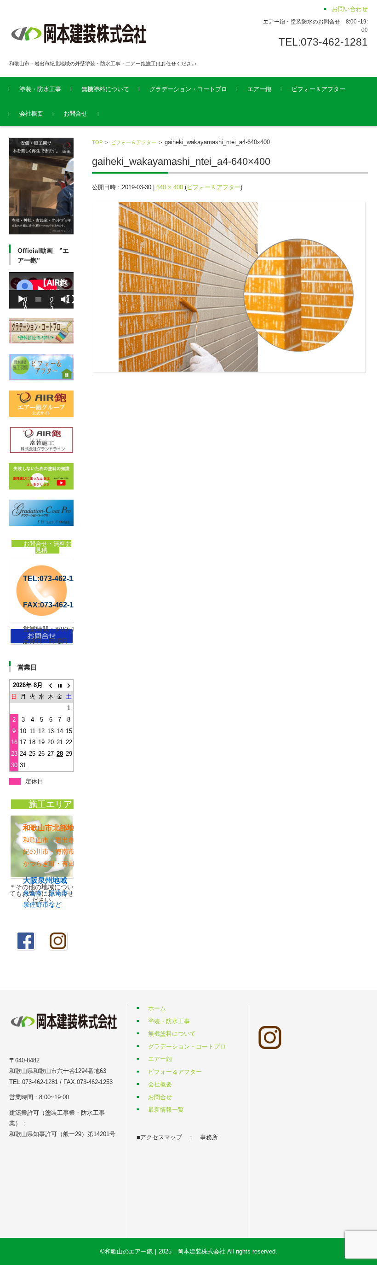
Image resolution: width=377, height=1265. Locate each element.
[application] (41, 290)
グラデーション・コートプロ (188, 89)
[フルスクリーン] (70, 299)
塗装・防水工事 (40, 89)
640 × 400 (169, 187)
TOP (97, 142)
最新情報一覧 (166, 1109)
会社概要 (31, 113)
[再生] (21, 299)
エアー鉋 (259, 89)
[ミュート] (64, 299)
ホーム (157, 1008)
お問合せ (75, 113)
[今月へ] (59, 685)
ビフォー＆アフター (318, 89)
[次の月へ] (69, 685)
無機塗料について (105, 89)
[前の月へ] (50, 685)
